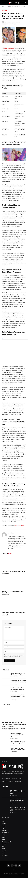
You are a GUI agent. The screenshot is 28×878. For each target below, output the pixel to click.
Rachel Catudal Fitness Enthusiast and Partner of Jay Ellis (17, 735)
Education (4, 830)
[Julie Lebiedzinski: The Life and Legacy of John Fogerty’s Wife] (5, 743)
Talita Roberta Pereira (8, 48)
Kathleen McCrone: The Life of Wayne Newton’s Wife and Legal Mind (17, 809)
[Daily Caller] (14, 2)
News (3, 846)
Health (3, 839)
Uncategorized (5, 855)
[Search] (26, 2)
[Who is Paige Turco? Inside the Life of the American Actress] (5, 675)
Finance (4, 837)
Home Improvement (6, 841)
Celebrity (4, 10)
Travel (3, 853)
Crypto (3, 828)
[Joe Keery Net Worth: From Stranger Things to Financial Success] (14, 583)
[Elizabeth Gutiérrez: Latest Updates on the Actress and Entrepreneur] (5, 800)
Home (14, 870)
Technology (4, 850)
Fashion (3, 834)
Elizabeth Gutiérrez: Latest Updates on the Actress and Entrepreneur (17, 801)
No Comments (6, 24)
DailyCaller (21, 873)
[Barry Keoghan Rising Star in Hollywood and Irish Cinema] (5, 689)
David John (8, 22)
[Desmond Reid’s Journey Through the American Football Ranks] (5, 792)
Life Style (4, 844)
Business (4, 823)
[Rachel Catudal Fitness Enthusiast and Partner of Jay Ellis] (5, 735)
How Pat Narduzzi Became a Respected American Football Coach (17, 696)
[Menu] (2, 2)
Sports (3, 848)
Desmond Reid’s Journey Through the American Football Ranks (17, 792)
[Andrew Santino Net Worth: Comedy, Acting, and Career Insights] (14, 604)
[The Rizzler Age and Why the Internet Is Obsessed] (14, 563)
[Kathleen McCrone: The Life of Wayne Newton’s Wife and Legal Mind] (5, 809)
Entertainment (5, 832)
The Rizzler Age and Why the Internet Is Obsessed (13, 571)
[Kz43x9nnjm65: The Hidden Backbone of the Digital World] (5, 749)
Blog (3, 821)
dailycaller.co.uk (19, 525)
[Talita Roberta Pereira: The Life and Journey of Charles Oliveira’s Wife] (14, 35)
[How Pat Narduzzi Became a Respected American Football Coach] (5, 696)
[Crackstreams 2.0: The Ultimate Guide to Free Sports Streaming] (5, 682)
